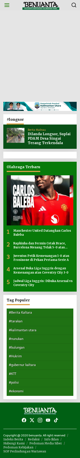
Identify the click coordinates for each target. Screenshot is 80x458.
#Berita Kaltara (20, 313)
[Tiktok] (56, 420)
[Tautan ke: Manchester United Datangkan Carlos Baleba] (40, 200)
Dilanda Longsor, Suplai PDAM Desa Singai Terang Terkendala (49, 138)
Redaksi (34, 439)
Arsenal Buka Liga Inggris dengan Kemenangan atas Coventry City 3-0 (40, 270)
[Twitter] (32, 420)
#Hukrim (15, 356)
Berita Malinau (37, 129)
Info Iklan (51, 439)
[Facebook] (24, 420)
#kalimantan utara (22, 330)
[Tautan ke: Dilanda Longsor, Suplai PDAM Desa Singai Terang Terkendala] (15, 135)
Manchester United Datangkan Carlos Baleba (42, 233)
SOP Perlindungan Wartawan (24, 451)
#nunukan (16, 339)
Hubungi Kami (14, 443)
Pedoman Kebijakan (18, 447)
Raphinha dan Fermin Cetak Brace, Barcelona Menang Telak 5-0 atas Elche (39, 245)
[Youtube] (48, 420)
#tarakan (15, 321)
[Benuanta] (40, 5)
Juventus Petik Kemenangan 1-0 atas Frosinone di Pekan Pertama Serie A (41, 258)
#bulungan (16, 348)
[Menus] (6, 5)
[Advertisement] (40, 56)
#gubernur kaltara (22, 365)
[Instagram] (40, 420)
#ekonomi (16, 391)
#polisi (14, 382)
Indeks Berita (13, 439)
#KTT (12, 374)
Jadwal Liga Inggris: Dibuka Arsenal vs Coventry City (43, 283)
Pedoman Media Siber (45, 443)
